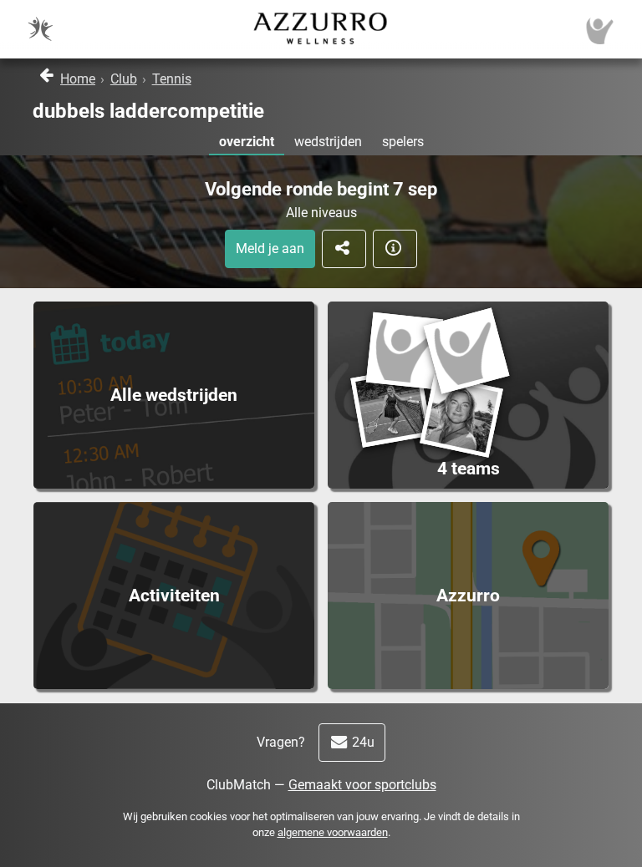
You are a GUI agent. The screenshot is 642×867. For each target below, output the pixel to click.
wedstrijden (328, 142)
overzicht (246, 142)
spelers (403, 142)
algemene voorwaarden (333, 832)
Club (123, 79)
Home (77, 79)
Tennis (171, 79)
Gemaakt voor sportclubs (362, 785)
